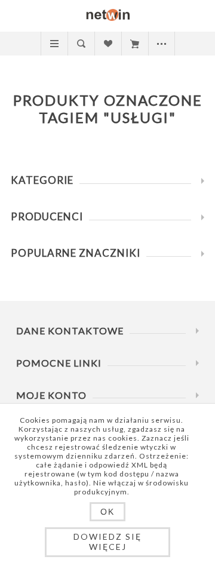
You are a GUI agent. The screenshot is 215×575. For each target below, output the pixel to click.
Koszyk (134, 44)
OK (107, 511)
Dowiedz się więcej (107, 541)
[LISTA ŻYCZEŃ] (107, 44)
